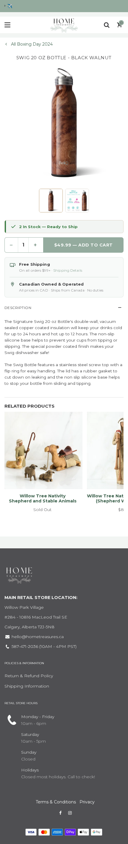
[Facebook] (60, 813)
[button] (51, 200)
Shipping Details (67, 270)
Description (17, 307)
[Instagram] (70, 813)
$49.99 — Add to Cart (83, 245)
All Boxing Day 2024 (31, 44)
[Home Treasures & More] (64, 25)
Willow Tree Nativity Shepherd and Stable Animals (43, 498)
